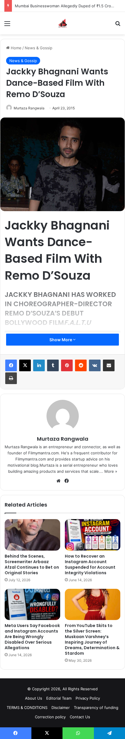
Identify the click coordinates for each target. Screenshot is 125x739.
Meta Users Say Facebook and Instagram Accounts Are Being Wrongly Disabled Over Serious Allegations (32, 637)
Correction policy (50, 717)
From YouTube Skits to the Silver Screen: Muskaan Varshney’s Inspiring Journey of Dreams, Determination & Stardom (92, 639)
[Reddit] (81, 365)
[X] (25, 365)
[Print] (11, 378)
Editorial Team (59, 698)
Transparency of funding (96, 707)
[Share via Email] (109, 365)
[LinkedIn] (39, 365)
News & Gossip (38, 47)
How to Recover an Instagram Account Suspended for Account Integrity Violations (90, 564)
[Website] (58, 480)
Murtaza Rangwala (29, 108)
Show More (61, 339)
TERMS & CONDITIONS (27, 707)
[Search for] (118, 25)
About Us (33, 698)
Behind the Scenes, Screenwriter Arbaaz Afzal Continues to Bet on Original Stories (32, 564)
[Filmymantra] (63, 23)
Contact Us (80, 717)
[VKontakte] (95, 365)
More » (110, 471)
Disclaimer (60, 707)
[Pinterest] (67, 365)
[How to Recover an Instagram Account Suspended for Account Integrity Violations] (92, 535)
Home (16, 47)
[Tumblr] (53, 365)
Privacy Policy (88, 698)
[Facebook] (11, 365)
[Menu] (7, 25)
